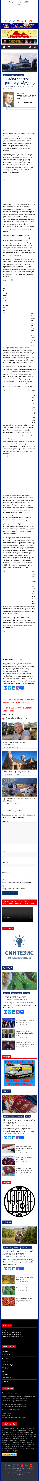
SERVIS (28, 1116)
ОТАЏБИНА (6, 1355)
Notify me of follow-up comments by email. (17, 882)
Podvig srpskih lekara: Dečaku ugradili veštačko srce (24, 1033)
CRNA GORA (8, 1247)
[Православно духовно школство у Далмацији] (19, 779)
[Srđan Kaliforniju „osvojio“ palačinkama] (19, 723)
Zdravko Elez (23, 86)
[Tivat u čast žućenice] (19, 973)
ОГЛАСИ (5, 1381)
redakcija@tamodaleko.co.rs (11, 1332)
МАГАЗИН (5, 1358)
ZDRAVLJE (26, 993)
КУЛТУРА (5, 1361)
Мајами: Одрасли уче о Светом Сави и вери (17, 709)
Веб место (6, 872)
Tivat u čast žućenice (14, 996)
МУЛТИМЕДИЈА (7, 1365)
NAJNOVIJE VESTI (9, 75)
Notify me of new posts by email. (13, 888)
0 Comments (14, 89)
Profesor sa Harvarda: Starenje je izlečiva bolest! (25, 1044)
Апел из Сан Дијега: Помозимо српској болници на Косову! (18, 701)
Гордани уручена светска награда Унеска (25, 1021)
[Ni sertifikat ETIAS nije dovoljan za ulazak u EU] (8, 1167)
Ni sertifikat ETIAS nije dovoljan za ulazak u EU (24, 1169)
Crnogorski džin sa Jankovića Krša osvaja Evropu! (18, 1252)
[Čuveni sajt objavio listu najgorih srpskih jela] (8, 1298)
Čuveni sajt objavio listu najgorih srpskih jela (24, 1300)
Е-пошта (5, 863)
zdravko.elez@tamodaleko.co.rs (12, 1336)
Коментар (6, 821)
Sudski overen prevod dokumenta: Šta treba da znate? (24, 1148)
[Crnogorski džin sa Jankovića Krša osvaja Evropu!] (19, 1227)
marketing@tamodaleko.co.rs (12, 1334)
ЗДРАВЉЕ (5, 1371)
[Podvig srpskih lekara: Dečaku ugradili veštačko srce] (8, 1030)
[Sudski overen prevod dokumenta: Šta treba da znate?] (8, 1145)
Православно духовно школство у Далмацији (19, 799)
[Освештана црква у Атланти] (19, 752)
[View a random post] (35, 47)
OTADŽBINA (19, 75)
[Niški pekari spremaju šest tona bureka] (8, 1276)
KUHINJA (6, 993)
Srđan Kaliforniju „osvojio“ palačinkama (14, 743)
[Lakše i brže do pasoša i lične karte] (8, 1157)
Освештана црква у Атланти (16, 771)
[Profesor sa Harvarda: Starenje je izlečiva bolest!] (8, 1042)
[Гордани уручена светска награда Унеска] (8, 1019)
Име (4, 851)
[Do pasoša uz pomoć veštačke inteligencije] (19, 1096)
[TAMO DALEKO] (4, 47)
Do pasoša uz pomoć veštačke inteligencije (19, 1121)
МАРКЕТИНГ (6, 1378)
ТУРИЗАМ (5, 1368)
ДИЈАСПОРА (6, 1351)
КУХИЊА (5, 1375)
